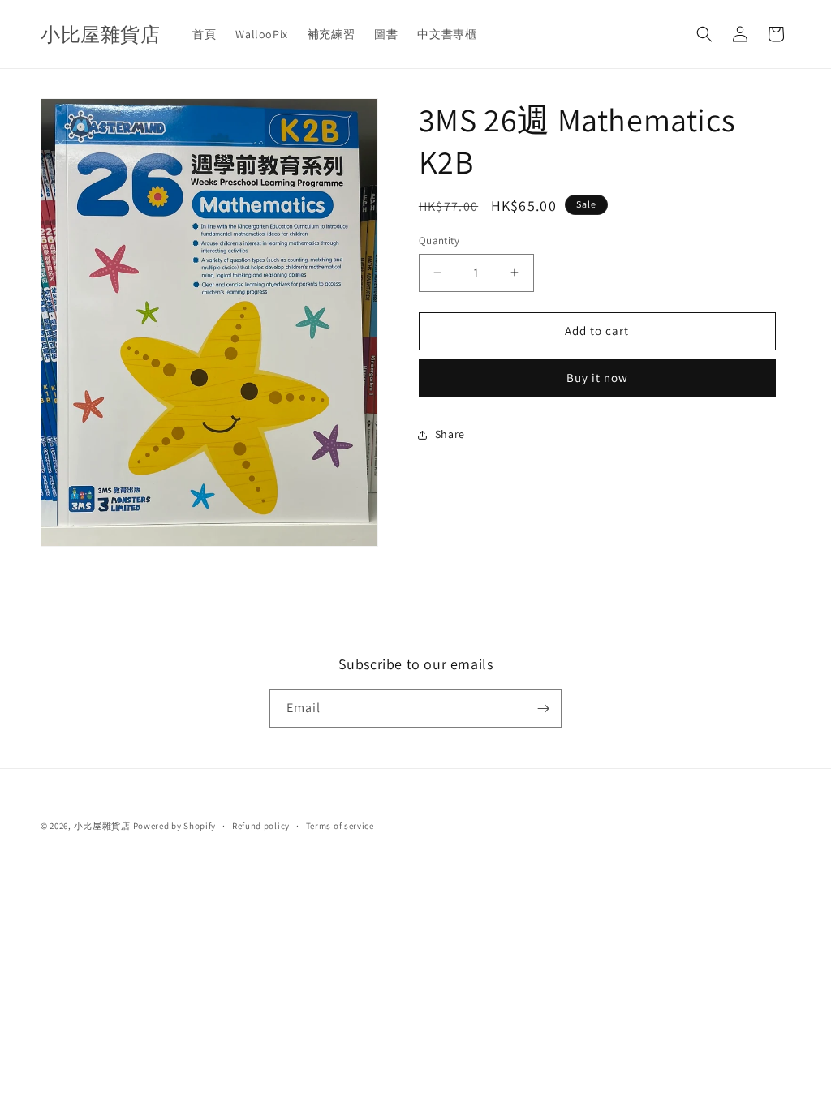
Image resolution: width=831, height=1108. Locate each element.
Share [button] (450, 434)
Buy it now (597, 377)
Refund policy (261, 825)
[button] (704, 34)
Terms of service (340, 825)
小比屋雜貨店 (102, 825)
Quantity (439, 240)
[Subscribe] (543, 708)
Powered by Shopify (175, 825)
